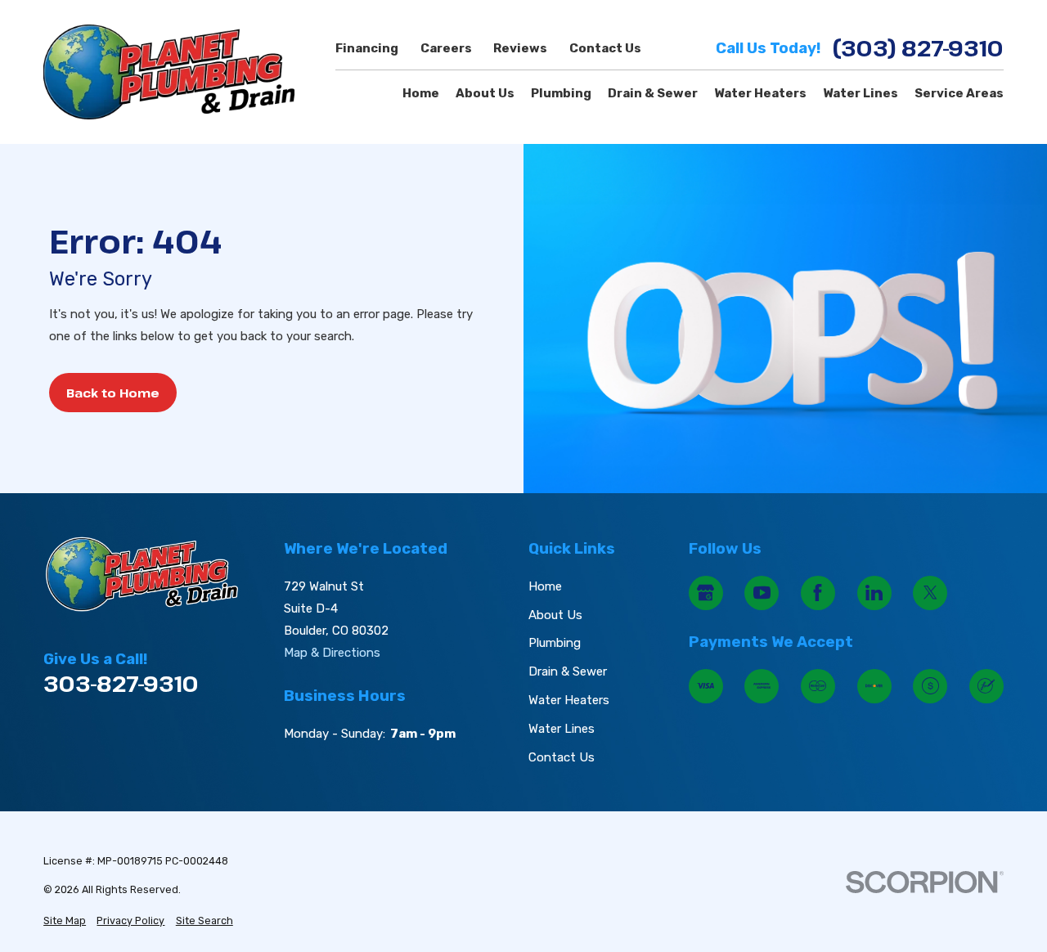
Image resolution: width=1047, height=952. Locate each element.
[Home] (168, 72)
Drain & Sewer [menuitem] (653, 93)
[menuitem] (64, 921)
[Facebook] (818, 593)
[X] (930, 593)
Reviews (520, 48)
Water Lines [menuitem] (860, 93)
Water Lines (561, 728)
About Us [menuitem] (485, 93)
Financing (366, 48)
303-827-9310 (121, 684)
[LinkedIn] (874, 593)
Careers (446, 48)
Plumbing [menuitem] (561, 93)
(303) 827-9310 (918, 49)
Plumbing (554, 642)
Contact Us (605, 48)
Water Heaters (568, 700)
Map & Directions (332, 652)
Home (545, 586)
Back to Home (113, 392)
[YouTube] (761, 593)
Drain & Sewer (567, 671)
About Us (555, 615)
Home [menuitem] (420, 93)
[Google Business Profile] (706, 593)
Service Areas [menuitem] (959, 93)
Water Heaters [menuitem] (760, 93)
